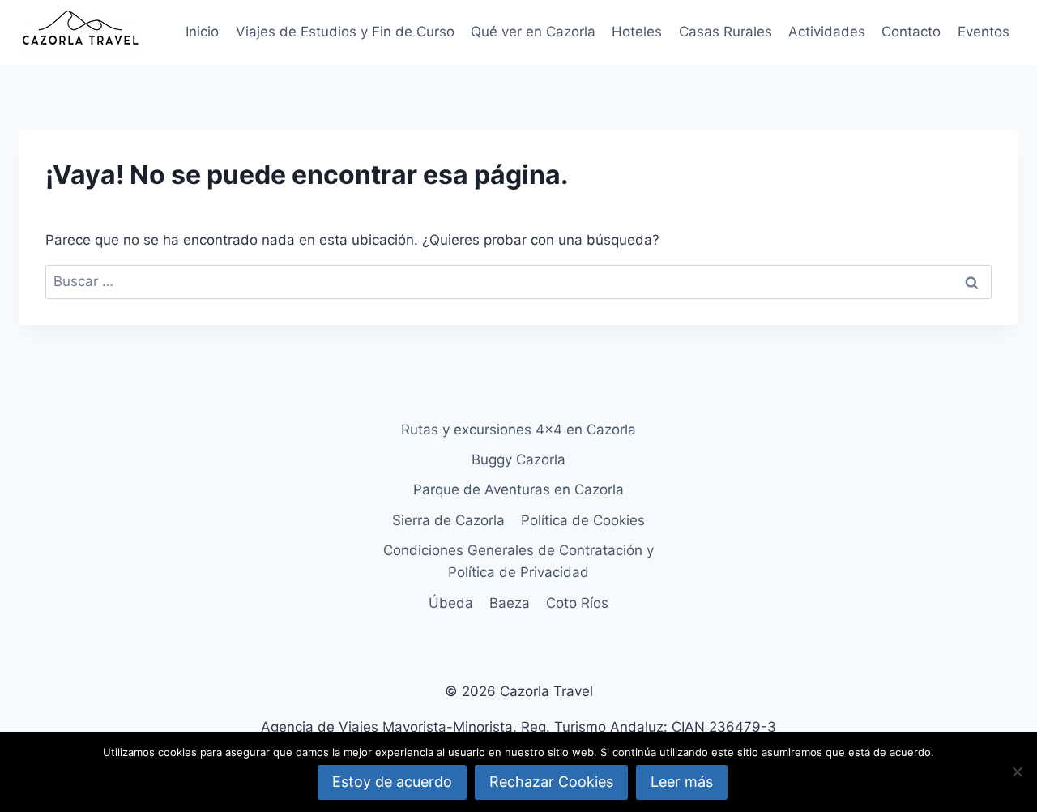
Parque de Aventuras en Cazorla (518, 489)
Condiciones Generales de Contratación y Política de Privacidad (518, 561)
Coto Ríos (577, 603)
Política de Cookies (583, 520)
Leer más (682, 781)
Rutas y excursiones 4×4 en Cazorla (518, 429)
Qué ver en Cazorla (533, 32)
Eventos (983, 32)
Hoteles (637, 32)
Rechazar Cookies (551, 781)
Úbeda (451, 603)
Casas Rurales (725, 32)
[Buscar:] (518, 281)
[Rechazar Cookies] (1017, 771)
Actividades (826, 32)
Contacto (911, 32)
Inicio (202, 32)
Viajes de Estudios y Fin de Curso (345, 32)
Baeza (509, 603)
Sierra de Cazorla (448, 520)
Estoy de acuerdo (392, 781)
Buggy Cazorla (518, 459)
